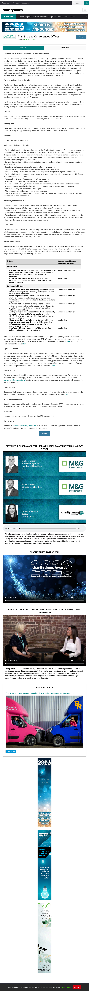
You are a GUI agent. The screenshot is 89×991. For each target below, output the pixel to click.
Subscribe (26, 3)
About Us (5, 3)
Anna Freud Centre (30, 39)
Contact (16, 3)
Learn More (66, 987)
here (68, 341)
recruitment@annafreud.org (14, 380)
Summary (65, 48)
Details (23, 48)
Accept (76, 987)
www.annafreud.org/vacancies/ (25, 426)
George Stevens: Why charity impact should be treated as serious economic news (51, 16)
